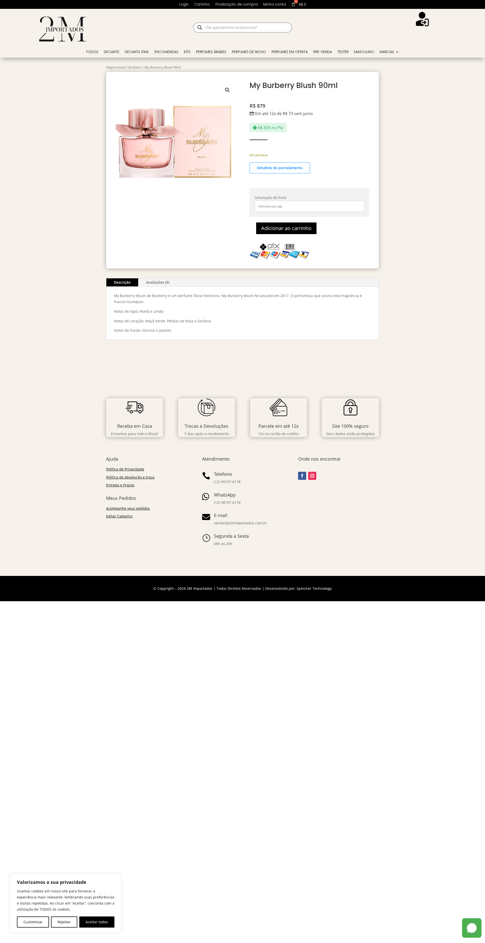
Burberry (135, 67)
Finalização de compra (236, 5)
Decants (111, 52)
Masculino (364, 52)
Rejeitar (64, 921)
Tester (343, 52)
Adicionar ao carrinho (286, 228)
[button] (227, 90)
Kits (187, 52)
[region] (65, 903)
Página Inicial (116, 67)
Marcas (387, 52)
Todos (92, 52)
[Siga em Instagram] (312, 476)
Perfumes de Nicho (249, 52)
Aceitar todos (97, 921)
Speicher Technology (314, 588)
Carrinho (202, 5)
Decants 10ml (137, 52)
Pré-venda (322, 52)
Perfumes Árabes (211, 52)
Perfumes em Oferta (290, 52)
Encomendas (166, 52)
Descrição (122, 282)
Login (184, 5)
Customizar (33, 921)
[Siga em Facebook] (302, 476)
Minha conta (274, 5)
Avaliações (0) (157, 282)
